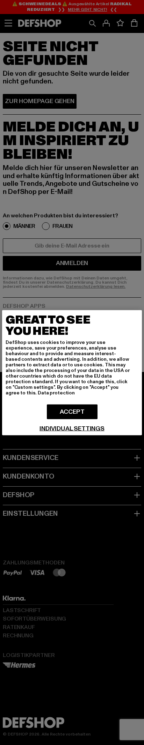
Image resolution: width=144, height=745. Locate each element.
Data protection (56, 392)
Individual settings (72, 428)
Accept (72, 411)
